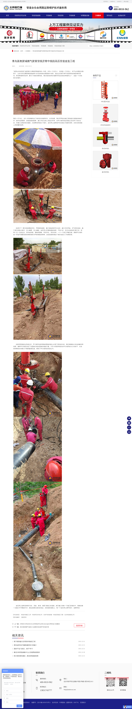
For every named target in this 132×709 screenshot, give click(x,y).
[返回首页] (129, 432)
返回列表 (79, 625)
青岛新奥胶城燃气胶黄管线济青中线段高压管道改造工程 (48, 51)
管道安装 (60, 15)
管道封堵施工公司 (26, 614)
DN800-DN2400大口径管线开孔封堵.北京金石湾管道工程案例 (40, 624)
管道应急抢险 (36, 15)
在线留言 (119, 1)
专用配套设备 (85, 15)
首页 (7, 15)
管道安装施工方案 (60, 46)
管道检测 (72, 15)
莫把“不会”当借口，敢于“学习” (23, 649)
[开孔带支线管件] (105, 113)
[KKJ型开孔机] (105, 90)
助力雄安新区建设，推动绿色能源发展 (26, 656)
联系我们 (106, 1)
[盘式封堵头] (105, 160)
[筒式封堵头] (105, 137)
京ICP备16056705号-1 (44, 702)
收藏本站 (112, 1)
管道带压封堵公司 (37, 614)
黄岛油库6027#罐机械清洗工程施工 (25, 645)
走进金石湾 (121, 15)
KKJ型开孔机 (105, 101)
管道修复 (49, 15)
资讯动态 (109, 15)
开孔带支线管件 (105, 125)
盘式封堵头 (105, 172)
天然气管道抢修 (47, 614)
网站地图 (126, 1)
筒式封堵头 (105, 148)
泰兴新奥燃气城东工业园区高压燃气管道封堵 (34, 627)
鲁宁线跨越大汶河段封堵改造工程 (24, 641)
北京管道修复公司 (69, 614)
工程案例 (98, 15)
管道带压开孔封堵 (20, 15)
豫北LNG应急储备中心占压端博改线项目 (27, 652)
